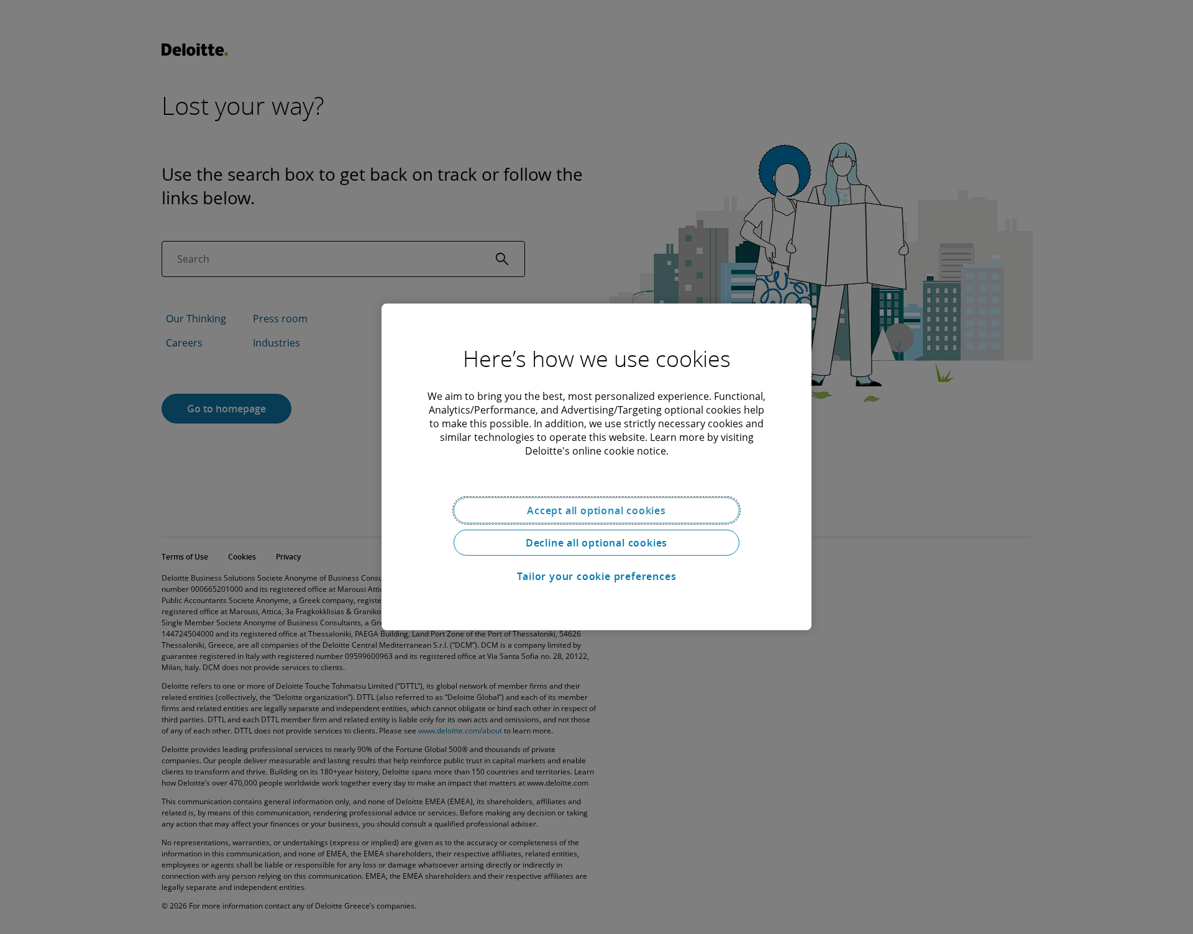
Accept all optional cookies (596, 510)
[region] (596, 467)
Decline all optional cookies (596, 543)
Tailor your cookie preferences (597, 576)
